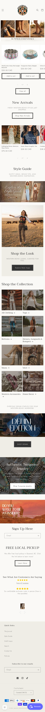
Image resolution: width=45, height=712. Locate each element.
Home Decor (28, 394)
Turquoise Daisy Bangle (29, 66)
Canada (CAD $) (21, 692)
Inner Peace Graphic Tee (29, 146)
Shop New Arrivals (22, 116)
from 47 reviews (22, 583)
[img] (22, 580)
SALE (25, 368)
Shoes (4, 368)
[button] (2, 10)
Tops (25, 313)
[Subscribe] (38, 535)
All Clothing (7, 313)
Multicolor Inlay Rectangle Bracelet (11, 66)
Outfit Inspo (8, 641)
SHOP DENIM (22, 444)
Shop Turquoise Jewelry (22, 486)
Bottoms (6, 339)
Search (6, 646)
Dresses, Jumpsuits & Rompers (32, 340)
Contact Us (8, 651)
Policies (7, 656)
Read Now (23, 191)
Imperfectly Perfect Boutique (20, 708)
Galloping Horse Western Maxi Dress (10, 147)
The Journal (8, 631)
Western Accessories (11, 394)
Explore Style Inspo (22, 268)
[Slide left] (17, 84)
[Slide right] (27, 84)
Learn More (22, 563)
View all (22, 91)
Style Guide (8, 636)
